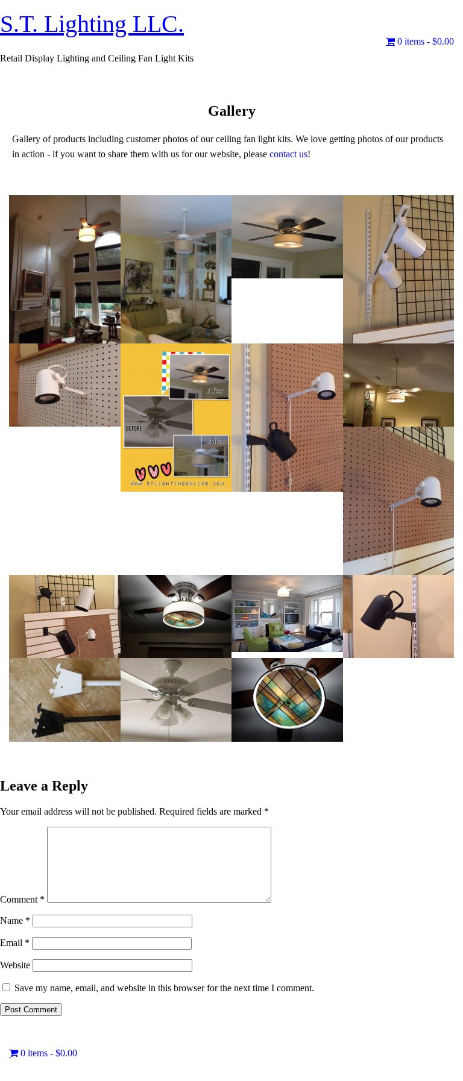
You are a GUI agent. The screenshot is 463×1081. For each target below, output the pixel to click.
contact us (288, 154)
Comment (22, 899)
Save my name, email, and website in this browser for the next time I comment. (164, 988)
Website (15, 965)
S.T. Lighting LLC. (92, 23)
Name (15, 920)
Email (15, 943)
